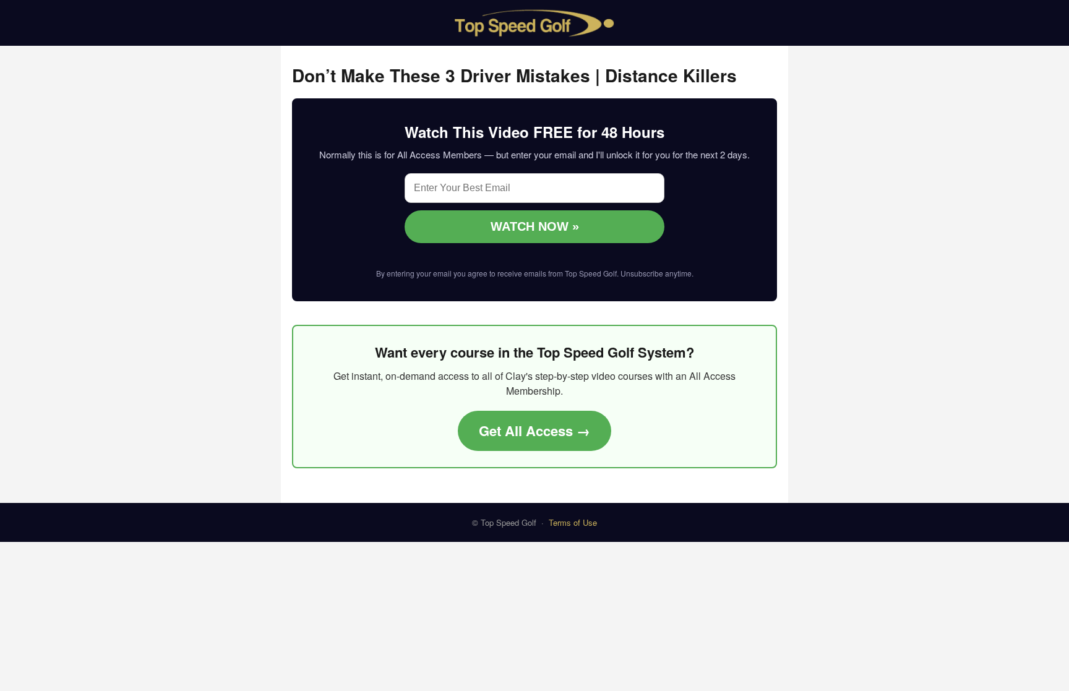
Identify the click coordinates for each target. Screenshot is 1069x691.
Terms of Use (573, 522)
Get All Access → (534, 430)
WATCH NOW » (535, 226)
